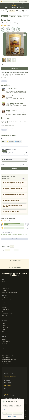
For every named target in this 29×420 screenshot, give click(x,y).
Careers (4, 329)
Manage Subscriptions (7, 302)
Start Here (4, 307)
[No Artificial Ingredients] (18, 40)
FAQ (3, 345)
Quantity (3, 175)
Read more (4, 409)
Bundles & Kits (5, 290)
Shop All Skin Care (6, 286)
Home (2, 24)
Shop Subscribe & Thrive (7, 300)
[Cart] (23, 11)
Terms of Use (5, 353)
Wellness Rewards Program (8, 334)
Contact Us (4, 339)
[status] (14, 417)
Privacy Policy (5, 351)
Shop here (14, 5)
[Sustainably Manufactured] (8, 40)
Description (4, 26)
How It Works (5, 297)
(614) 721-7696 (7, 385)
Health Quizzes (5, 309)
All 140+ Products (6, 281)
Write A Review (14, 249)
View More (4, 91)
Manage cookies (5, 363)
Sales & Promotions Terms (7, 355)
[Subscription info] (12, 163)
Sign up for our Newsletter (7, 318)
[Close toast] (1, 415)
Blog (3, 311)
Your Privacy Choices (6, 361)
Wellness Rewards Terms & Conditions (10, 359)
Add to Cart (15, 179)
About (3, 323)
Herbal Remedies (9, 24)
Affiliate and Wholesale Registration (9, 292)
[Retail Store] (17, 11)
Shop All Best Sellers (6, 284)
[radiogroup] (14, 166)
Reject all (7, 413)
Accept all (18, 413)
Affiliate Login (5, 331)
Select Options (14, 79)
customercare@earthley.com (10, 376)
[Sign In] (20, 11)
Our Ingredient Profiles (7, 313)
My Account (4, 343)
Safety (19, 26)
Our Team (4, 325)
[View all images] (24, 45)
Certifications (5, 327)
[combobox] (12, 11)
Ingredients (12, 26)
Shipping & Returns (6, 341)
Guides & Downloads (6, 315)
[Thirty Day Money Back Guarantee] (13, 40)
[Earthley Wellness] (4, 10)
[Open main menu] (26, 10)
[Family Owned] (3, 40)
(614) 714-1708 (7, 375)
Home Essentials (5, 288)
